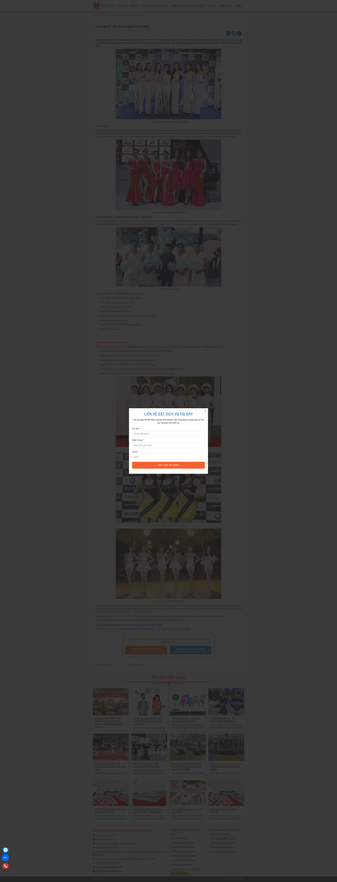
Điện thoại (138, 440)
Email (135, 451)
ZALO (5, 857)
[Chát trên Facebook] (5, 850)
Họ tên (136, 428)
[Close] (205, 410)
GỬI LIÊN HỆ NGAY (168, 465)
